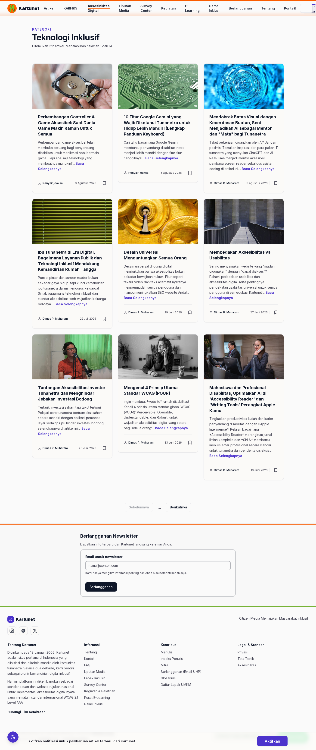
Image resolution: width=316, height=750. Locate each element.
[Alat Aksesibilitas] (13, 737)
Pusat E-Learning (97, 698)
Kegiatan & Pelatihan (99, 691)
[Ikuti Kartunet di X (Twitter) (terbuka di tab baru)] (35, 630)
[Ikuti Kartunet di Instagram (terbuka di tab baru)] (11, 630)
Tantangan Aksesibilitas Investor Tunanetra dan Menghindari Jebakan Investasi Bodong (71, 393)
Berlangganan (240, 8)
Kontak (289, 8)
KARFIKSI (71, 8)
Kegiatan (168, 8)
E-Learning (192, 8)
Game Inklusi (214, 8)
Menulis (166, 652)
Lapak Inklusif (94, 678)
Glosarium (168, 678)
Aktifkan (272, 741)
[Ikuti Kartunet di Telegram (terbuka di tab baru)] (23, 630)
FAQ (87, 665)
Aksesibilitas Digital (99, 8)
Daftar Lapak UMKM (176, 685)
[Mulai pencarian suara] (295, 8)
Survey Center (146, 8)
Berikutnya (178, 507)
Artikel (49, 8)
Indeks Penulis (172, 659)
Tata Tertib (246, 659)
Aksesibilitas (247, 665)
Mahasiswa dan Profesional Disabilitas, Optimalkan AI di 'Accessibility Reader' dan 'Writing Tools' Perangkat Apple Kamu (242, 399)
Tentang (268, 8)
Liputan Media (125, 8)
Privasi (243, 652)
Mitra (164, 665)
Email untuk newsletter (104, 557)
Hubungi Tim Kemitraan (26, 712)
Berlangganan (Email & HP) (181, 672)
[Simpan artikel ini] (104, 183)
